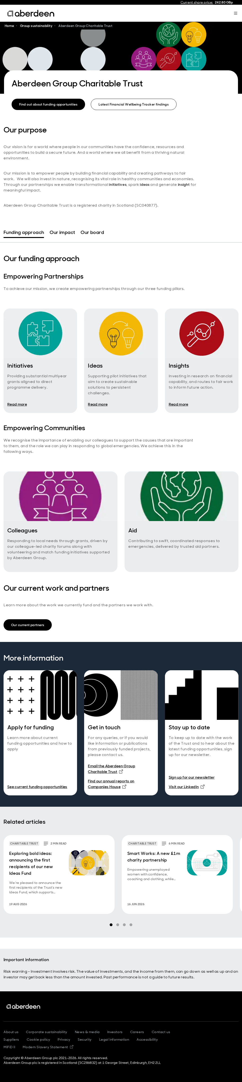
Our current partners (27, 625)
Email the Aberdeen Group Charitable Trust (111, 769)
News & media (87, 1032)
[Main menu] (235, 13)
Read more (17, 404)
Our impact (62, 232)
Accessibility (147, 1039)
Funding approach (24, 232)
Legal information (114, 1039)
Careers (137, 1032)
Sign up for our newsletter (192, 777)
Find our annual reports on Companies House (121, 784)
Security (84, 1039)
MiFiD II (9, 1047)
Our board (92, 232)
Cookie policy (38, 1039)
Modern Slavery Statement (48, 1047)
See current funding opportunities (37, 786)
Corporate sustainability (46, 1032)
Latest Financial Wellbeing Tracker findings (134, 104)
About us (11, 1032)
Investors (115, 1032)
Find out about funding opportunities (48, 104)
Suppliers (11, 1039)
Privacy (64, 1039)
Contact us (161, 1032)
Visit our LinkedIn (187, 786)
